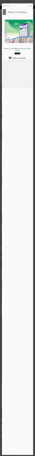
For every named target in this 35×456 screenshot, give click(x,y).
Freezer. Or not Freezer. (17, 12)
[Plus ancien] (8, 5)
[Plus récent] (4, 5)
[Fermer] (30, 5)
